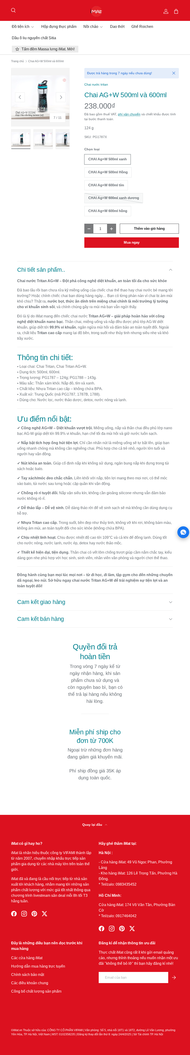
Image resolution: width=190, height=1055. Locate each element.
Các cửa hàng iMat (26, 958)
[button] (176, 11)
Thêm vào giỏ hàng (149, 228)
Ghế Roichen (142, 27)
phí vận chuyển (129, 114)
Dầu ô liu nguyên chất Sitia (34, 38)
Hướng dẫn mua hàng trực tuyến (38, 966)
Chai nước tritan (96, 84)
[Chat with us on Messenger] (183, 532)
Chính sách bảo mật (27, 975)
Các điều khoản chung (29, 983)
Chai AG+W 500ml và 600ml (46, 61)
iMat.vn (17, 1030)
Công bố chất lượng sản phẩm (36, 991)
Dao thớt (117, 27)
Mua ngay (131, 242)
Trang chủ (17, 61)
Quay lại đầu (92, 824)
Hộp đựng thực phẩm (58, 27)
